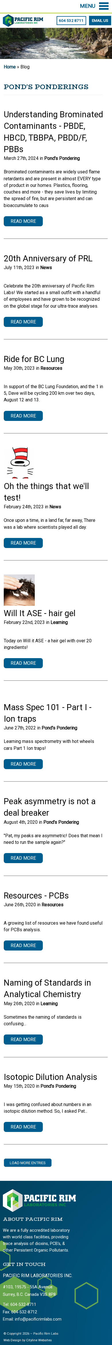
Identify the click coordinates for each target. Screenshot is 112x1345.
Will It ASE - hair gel (40, 613)
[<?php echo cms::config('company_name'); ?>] (39, 1210)
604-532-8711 (23, 1304)
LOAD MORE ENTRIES (28, 1163)
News (46, 267)
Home (10, 67)
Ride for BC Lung (34, 359)
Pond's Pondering (62, 158)
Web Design (12, 1340)
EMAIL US (100, 20)
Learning (59, 622)
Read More (23, 221)
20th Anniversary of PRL (48, 258)
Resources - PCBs (36, 896)
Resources (51, 368)
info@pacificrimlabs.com (38, 1319)
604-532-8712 (24, 1312)
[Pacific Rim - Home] (23, 23)
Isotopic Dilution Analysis (50, 1077)
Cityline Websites (39, 1340)
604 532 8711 (71, 20)
